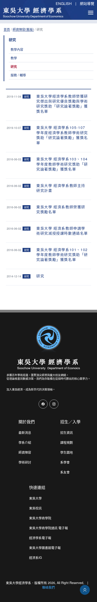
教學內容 (17, 49)
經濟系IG (35, 557)
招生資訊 (66, 432)
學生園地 (66, 452)
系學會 (65, 462)
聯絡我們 (48, 587)
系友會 (65, 472)
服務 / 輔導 (18, 75)
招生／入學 (70, 422)
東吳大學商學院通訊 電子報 (48, 528)
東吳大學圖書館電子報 (45, 547)
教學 (14, 58)
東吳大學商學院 (40, 518)
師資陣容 (24, 452)
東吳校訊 (35, 508)
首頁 (7, 29)
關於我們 (26, 422)
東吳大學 (35, 498)
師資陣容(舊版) (23, 29)
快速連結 (37, 487)
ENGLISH (64, 3)
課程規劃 (66, 442)
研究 (14, 66)
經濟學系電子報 (40, 537)
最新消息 (24, 432)
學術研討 (24, 462)
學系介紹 (24, 442)
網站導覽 (87, 3)
